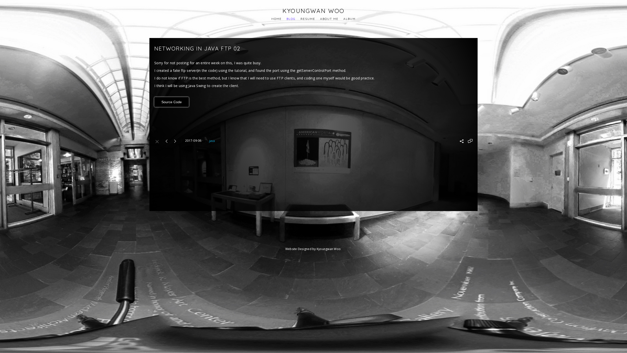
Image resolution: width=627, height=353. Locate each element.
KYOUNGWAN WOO (313, 10)
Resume (308, 19)
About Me (329, 19)
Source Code (171, 102)
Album (349, 19)
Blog (291, 19)
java (212, 141)
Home (276, 19)
